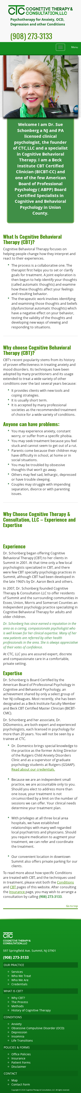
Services (17, 972)
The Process (19, 1002)
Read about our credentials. (33, 769)
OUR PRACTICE (14, 965)
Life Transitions (22, 1040)
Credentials (19, 984)
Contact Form (20, 1084)
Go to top (72, 906)
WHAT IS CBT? (13, 991)
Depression (19, 1032)
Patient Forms (21, 1062)
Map (14, 1080)
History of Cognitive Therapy (31, 1010)
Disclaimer (18, 1067)
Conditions (65, 882)
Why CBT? (18, 998)
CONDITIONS (13, 1017)
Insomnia (17, 1036)
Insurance (17, 892)
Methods (17, 1006)
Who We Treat (21, 976)
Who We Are (19, 980)
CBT (13, 887)
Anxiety (16, 1024)
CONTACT (10, 1073)
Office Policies (21, 1054)
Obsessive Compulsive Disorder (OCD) (37, 1028)
